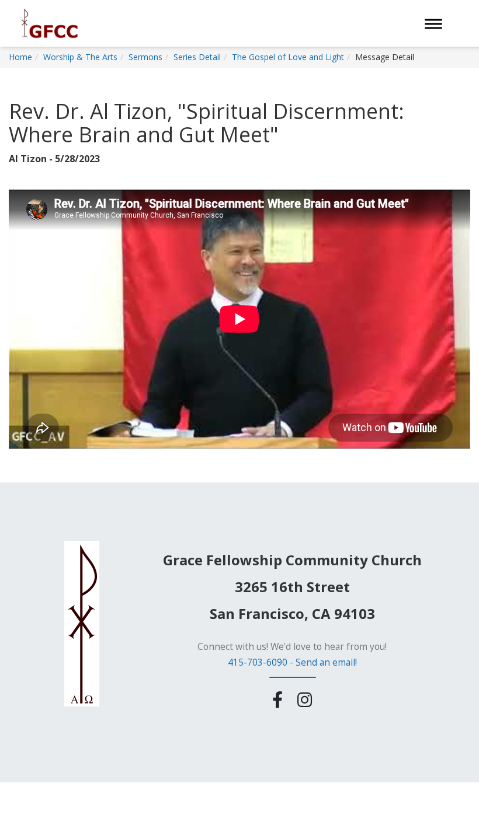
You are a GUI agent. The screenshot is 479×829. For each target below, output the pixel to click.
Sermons (145, 56)
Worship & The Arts (80, 56)
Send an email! (326, 662)
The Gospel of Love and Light (288, 56)
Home (20, 56)
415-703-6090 (257, 662)
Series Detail (197, 56)
